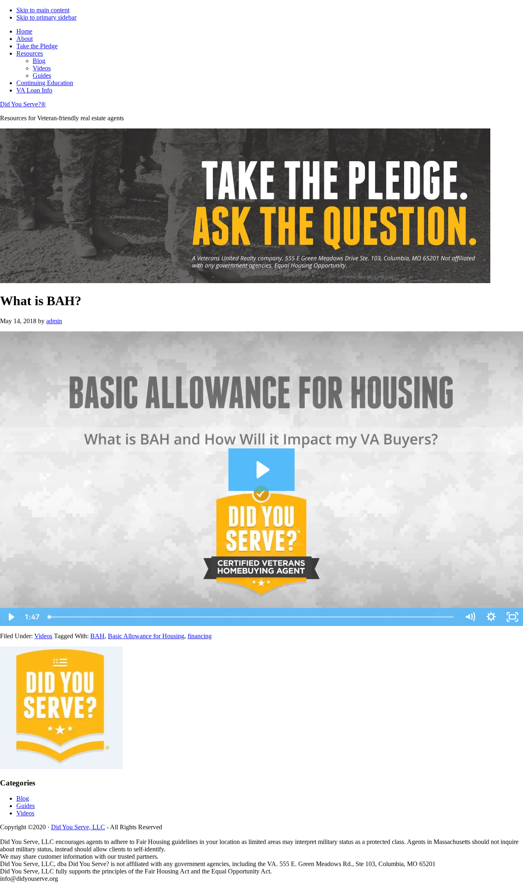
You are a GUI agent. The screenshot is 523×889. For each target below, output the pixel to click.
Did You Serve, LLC (78, 827)
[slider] (251, 617)
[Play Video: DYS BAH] (261, 469)
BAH (97, 635)
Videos (43, 635)
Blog (22, 798)
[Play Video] (10, 617)
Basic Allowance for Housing (146, 635)
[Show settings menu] (491, 617)
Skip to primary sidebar (46, 17)
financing (200, 635)
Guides (25, 805)
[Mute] (470, 617)
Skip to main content (42, 10)
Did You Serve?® (23, 104)
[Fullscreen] (512, 617)
